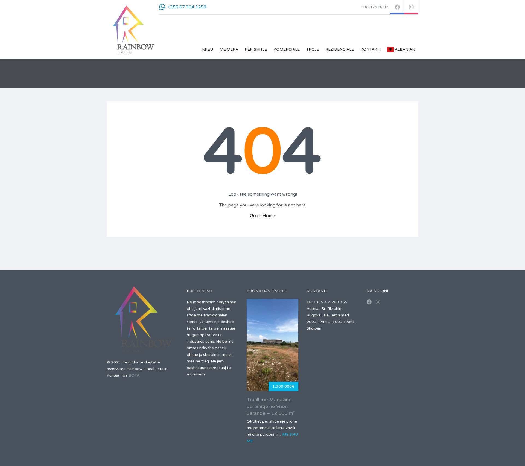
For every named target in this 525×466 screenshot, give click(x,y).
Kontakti (370, 49)
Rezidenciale (339, 49)
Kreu (207, 49)
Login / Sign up (374, 7)
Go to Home (262, 216)
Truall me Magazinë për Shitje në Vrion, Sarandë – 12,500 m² (271, 406)
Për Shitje (256, 49)
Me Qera (229, 49)
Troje (312, 49)
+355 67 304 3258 (187, 7)
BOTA (134, 375)
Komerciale (286, 49)
